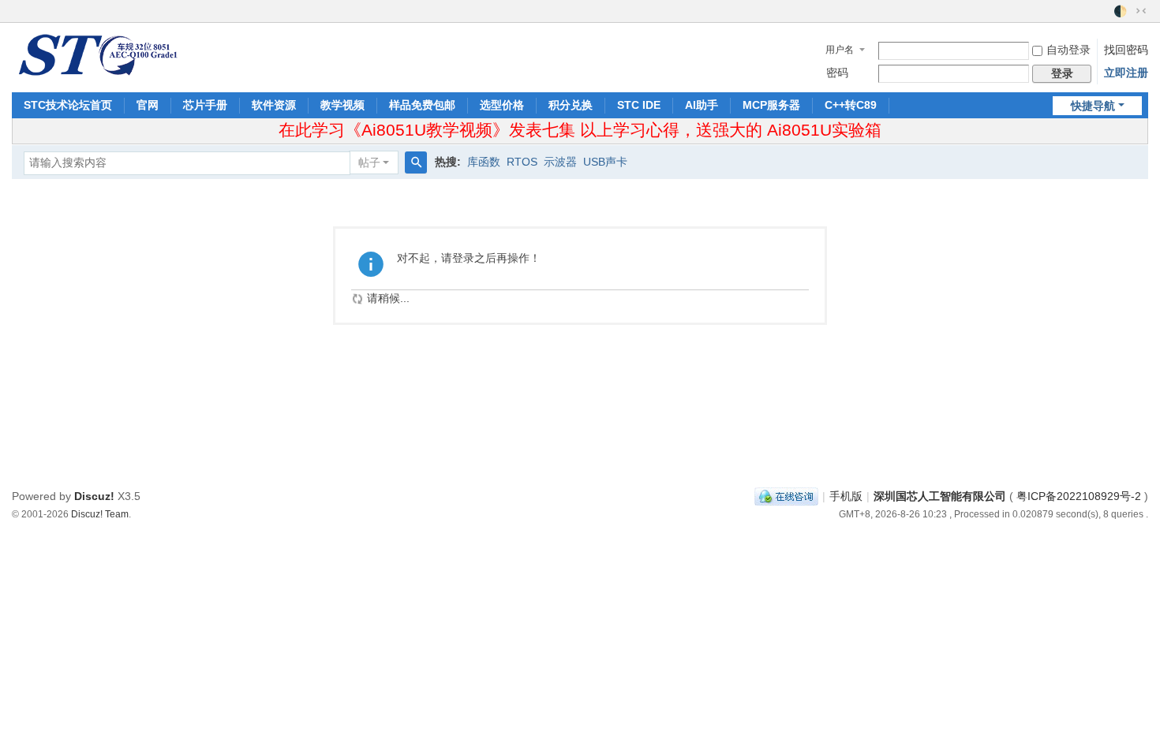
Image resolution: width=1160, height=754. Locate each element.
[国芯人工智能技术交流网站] (97, 53)
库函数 (483, 161)
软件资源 (274, 105)
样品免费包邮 (422, 105)
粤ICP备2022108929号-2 (1078, 496)
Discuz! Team (100, 514)
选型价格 (502, 105)
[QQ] (786, 496)
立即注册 (1126, 72)
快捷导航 (1093, 105)
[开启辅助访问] (1106, 11)
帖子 (369, 162)
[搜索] (416, 162)
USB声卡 (605, 161)
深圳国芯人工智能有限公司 (940, 496)
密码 (837, 72)
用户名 (839, 49)
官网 (148, 105)
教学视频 (342, 105)
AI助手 (701, 105)
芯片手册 (205, 105)
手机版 (846, 496)
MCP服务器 (771, 105)
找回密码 (1126, 49)
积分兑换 (570, 105)
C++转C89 (851, 105)
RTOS (522, 161)
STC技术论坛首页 (68, 105)
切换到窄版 (1141, 11)
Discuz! (94, 496)
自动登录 (1068, 49)
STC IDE (638, 105)
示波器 (560, 161)
